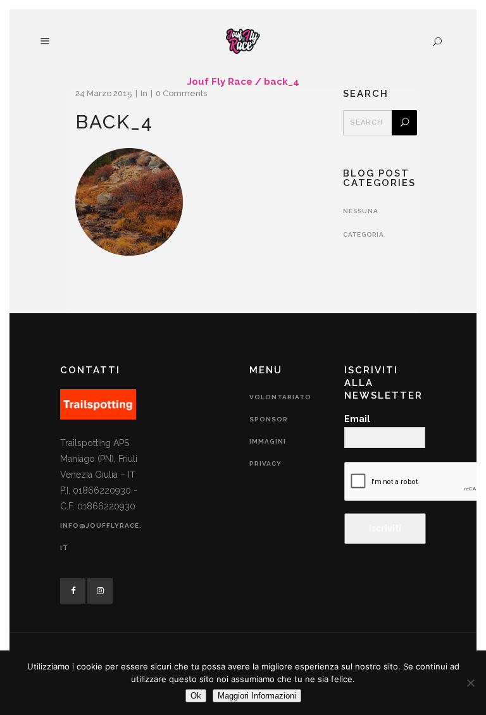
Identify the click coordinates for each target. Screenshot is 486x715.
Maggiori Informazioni (257, 695)
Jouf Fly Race (219, 81)
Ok (195, 695)
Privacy (265, 463)
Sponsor (268, 419)
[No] (470, 682)
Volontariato (280, 397)
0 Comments (181, 93)
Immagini (267, 441)
